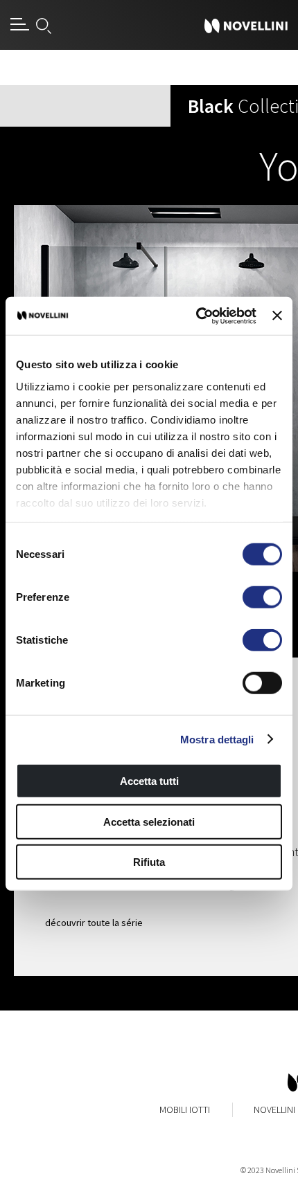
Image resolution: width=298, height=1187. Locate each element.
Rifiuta (149, 862)
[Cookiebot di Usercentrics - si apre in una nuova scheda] (196, 316)
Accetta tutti (149, 781)
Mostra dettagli (217, 739)
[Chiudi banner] (277, 315)
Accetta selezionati (149, 821)
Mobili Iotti (184, 1109)
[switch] (262, 597)
